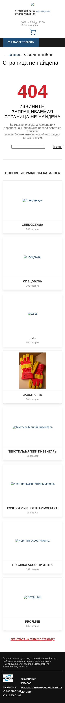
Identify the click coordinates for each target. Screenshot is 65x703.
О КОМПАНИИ (28, 679)
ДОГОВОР (26, 692)
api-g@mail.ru (10, 687)
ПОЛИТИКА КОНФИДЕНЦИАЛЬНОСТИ (41, 687)
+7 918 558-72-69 (25, 10)
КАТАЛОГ (26, 683)
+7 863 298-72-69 (25, 14)
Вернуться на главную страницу (33, 639)
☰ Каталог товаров (21, 42)
